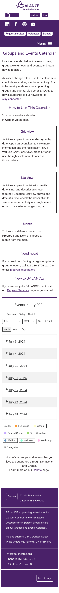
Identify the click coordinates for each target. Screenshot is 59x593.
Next (30, 314)
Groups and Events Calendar (30, 527)
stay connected (11, 98)
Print (48, 322)
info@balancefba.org (22, 269)
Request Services (15, 33)
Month (7, 329)
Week (16, 329)
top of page (44, 578)
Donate (47, 33)
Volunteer (33, 33)
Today (22, 314)
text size (35, 15)
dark (45, 15)
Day (23, 329)
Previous (11, 314)
